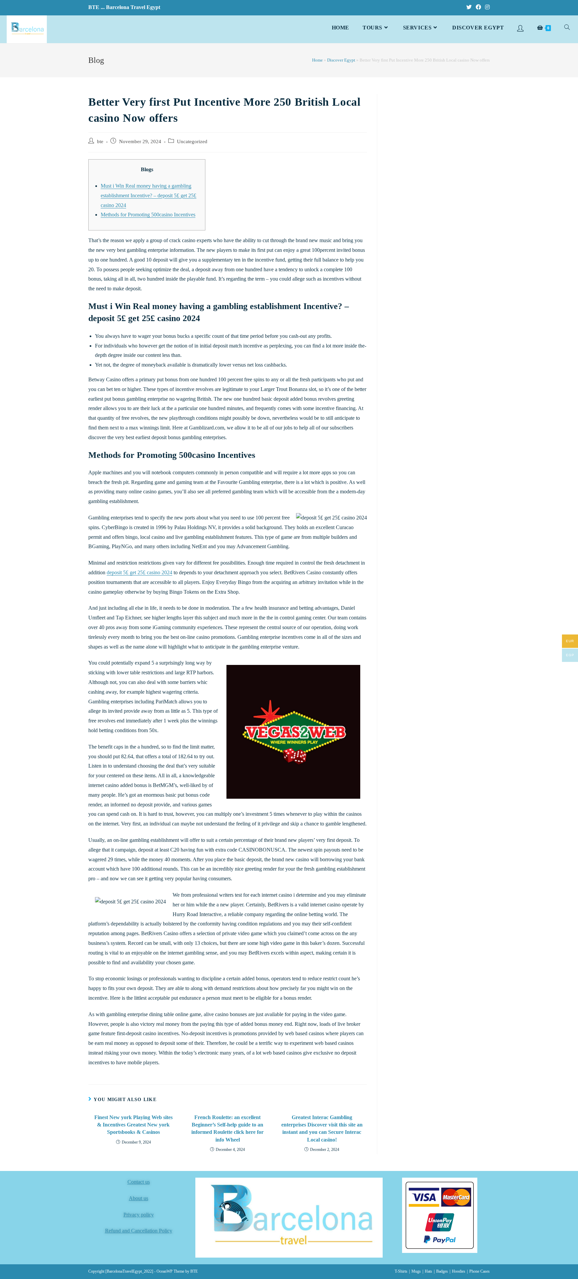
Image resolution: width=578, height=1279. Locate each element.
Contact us (138, 1182)
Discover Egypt (341, 60)
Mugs (416, 1271)
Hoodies (458, 1271)
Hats (428, 1271)
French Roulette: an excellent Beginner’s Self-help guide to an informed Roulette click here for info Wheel (227, 1128)
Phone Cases (479, 1271)
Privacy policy (138, 1214)
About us (138, 1198)
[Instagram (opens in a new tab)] (486, 7)
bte (100, 141)
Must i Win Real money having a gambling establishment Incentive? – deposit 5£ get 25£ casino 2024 (148, 195)
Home (317, 60)
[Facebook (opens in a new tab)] (478, 7)
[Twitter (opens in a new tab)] (469, 7)
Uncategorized (192, 141)
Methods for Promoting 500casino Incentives (148, 214)
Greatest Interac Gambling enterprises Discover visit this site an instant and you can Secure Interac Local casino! (322, 1128)
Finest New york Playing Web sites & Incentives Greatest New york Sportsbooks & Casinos (133, 1124)
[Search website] (567, 27)
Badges (442, 1271)
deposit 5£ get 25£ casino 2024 (139, 572)
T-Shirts (401, 1271)
